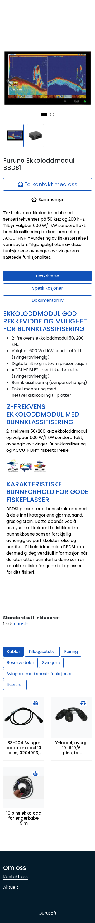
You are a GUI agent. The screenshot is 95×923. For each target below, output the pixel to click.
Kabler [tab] (13, 651)
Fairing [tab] (71, 651)
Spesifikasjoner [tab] (47, 288)
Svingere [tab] (51, 663)
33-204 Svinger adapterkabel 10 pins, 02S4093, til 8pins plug (24, 748)
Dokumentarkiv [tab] (48, 300)
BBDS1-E (22, 624)
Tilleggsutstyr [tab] (42, 651)
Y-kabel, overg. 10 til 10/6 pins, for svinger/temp (71, 748)
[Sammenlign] (35, 703)
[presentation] (10, 81)
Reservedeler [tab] (20, 663)
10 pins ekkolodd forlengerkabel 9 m (23, 818)
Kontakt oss (15, 877)
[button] (44, 114)
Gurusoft (48, 913)
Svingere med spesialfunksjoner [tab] (39, 674)
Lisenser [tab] (15, 685)
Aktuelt (10, 887)
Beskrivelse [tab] (47, 276)
